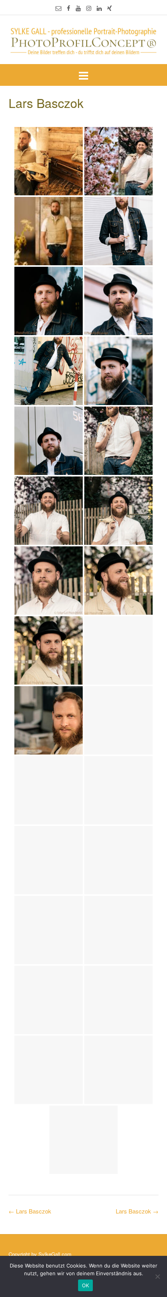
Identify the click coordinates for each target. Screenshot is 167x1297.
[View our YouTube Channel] (78, 8)
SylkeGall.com (54, 1254)
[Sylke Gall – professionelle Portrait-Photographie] (83, 40)
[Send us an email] (58, 8)
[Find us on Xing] (109, 8)
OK (85, 1285)
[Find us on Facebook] (68, 8)
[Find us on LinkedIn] (99, 8)
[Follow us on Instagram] (89, 8)
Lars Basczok (137, 1211)
